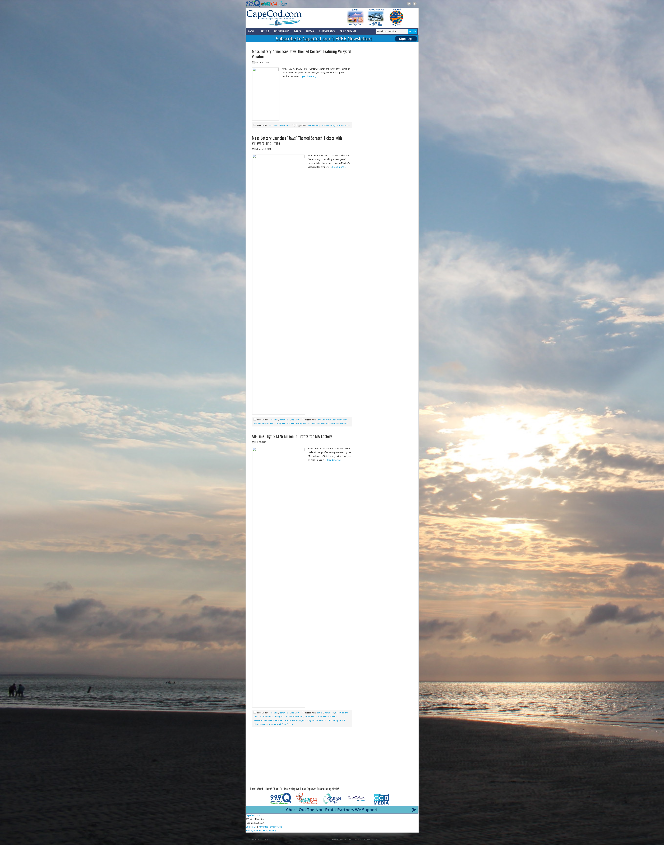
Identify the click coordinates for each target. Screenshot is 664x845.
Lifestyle (264, 31)
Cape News (337, 420)
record (342, 720)
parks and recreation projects (293, 720)
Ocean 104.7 (282, 4)
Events (297, 31)
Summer (340, 125)
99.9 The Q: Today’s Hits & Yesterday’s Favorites (253, 4)
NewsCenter (284, 125)
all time (320, 713)
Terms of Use (275, 826)
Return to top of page (258, 839)
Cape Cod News (324, 420)
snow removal (274, 724)
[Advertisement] (302, 758)
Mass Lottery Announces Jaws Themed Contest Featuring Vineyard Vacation (301, 53)
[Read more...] (309, 76)
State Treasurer (288, 724)
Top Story (295, 420)
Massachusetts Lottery (292, 423)
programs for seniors (316, 720)
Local (251, 31)
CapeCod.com (289, 18)
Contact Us (251, 826)
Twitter (409, 4)
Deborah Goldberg (271, 717)
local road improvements (292, 717)
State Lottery (341, 423)
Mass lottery (329, 125)
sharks (332, 423)
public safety (332, 720)
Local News (273, 125)
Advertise (263, 826)
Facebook (415, 4)
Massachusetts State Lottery (315, 423)
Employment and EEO (256, 830)
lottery (307, 717)
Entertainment (281, 31)
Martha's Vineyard (315, 125)
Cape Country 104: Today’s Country (268, 4)
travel (347, 125)
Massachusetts (330, 717)
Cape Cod (257, 717)
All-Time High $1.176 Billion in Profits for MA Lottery (292, 436)
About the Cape (348, 31)
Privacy (272, 830)
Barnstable (329, 713)
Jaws (345, 420)
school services (260, 724)
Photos (310, 31)
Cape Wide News (327, 31)
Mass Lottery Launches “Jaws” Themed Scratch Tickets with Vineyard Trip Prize (297, 140)
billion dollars (341, 713)
